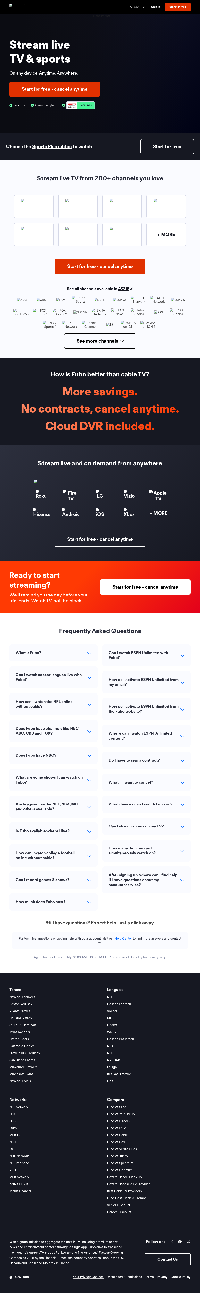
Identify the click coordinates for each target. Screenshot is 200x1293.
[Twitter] (188, 1242)
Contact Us (167, 1259)
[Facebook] (180, 1242)
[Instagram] (171, 1242)
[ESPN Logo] (80, 105)
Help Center (123, 938)
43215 (123, 288)
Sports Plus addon (52, 146)
